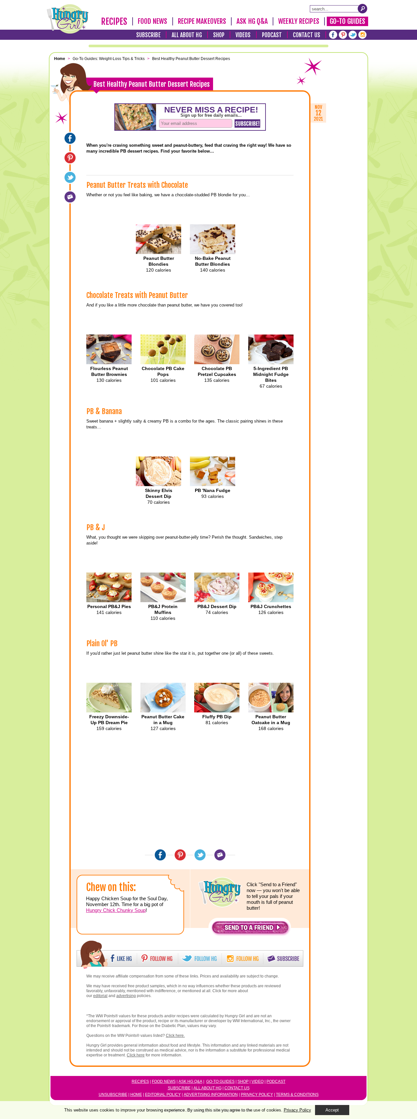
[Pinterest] (343, 34)
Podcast (272, 35)
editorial (100, 995)
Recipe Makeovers (202, 21)
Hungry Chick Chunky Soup (116, 910)
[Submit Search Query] (362, 8)
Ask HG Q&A (252, 21)
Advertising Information (211, 1094)
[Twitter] (353, 34)
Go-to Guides (220, 1081)
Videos (243, 35)
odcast (277, 1081)
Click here (136, 1055)
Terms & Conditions (297, 1094)
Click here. (175, 1035)
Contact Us (306, 35)
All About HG (187, 35)
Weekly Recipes (298, 21)
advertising (126, 995)
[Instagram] (362, 34)
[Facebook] (333, 34)
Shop (218, 35)
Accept (332, 1110)
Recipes (114, 21)
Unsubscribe (113, 1094)
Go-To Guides (347, 21)
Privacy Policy (257, 1094)
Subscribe (148, 35)
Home (136, 1094)
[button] (250, 929)
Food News (152, 21)
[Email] (70, 196)
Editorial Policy (163, 1094)
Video (258, 1081)
